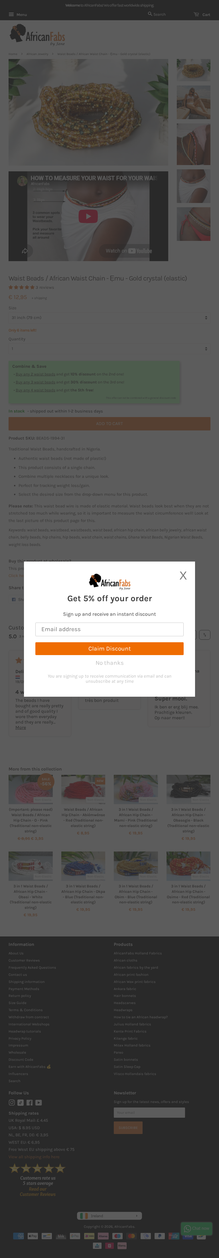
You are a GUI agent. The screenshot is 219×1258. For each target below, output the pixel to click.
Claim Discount (109, 648)
